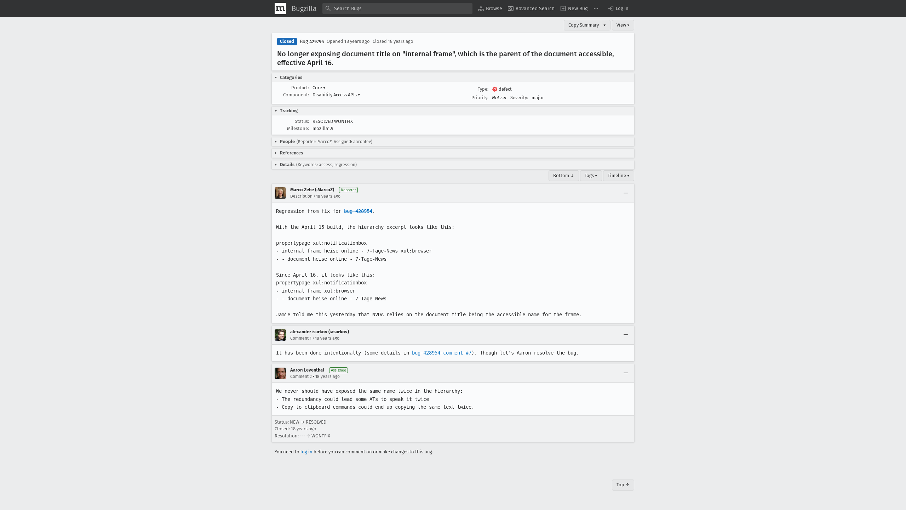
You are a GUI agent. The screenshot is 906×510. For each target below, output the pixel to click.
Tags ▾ (591, 175)
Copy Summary (583, 25)
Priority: (479, 97)
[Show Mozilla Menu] (280, 8)
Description (301, 196)
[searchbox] (397, 8)
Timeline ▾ (619, 175)
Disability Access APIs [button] (336, 94)
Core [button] (319, 87)
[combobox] (397, 8)
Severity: (519, 97)
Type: (483, 89)
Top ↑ (623, 484)
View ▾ (623, 25)
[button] (617, 8)
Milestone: (298, 128)
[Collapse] (625, 193)
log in (306, 451)
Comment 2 (301, 376)
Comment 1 (300, 338)
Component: (296, 94)
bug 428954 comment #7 (441, 353)
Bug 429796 (312, 42)
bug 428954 (358, 211)
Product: (300, 87)
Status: (302, 121)
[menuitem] (490, 8)
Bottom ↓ (563, 175)
